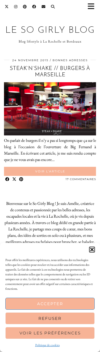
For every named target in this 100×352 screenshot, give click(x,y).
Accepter (50, 303)
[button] (92, 7)
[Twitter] (7, 6)
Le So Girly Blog (50, 30)
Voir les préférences (50, 333)
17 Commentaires (81, 179)
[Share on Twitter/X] (14, 179)
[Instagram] (16, 6)
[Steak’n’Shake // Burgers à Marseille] (50, 134)
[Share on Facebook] (7, 179)
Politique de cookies (47, 345)
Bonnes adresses (70, 60)
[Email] (44, 6)
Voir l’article (50, 171)
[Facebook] (34, 6)
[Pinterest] (25, 6)
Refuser (50, 318)
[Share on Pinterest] (21, 179)
